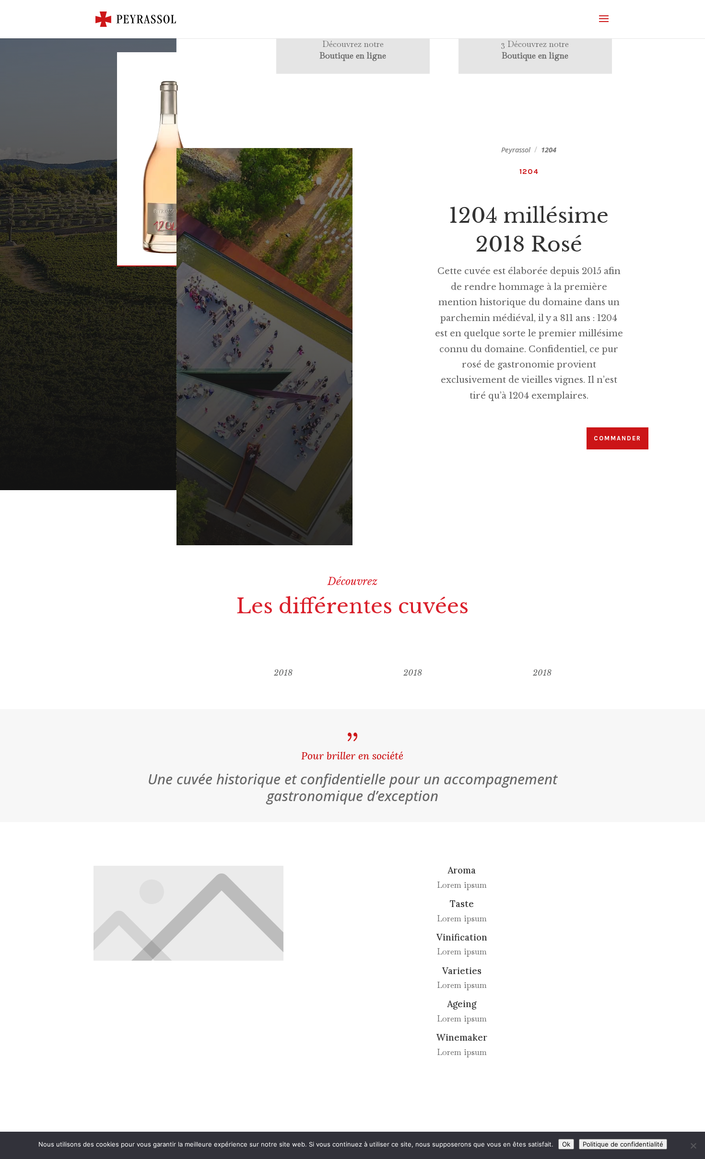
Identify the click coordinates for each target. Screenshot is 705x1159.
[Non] (693, 1145)
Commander (617, 438)
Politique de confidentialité (623, 1144)
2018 (283, 672)
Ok (566, 1144)
